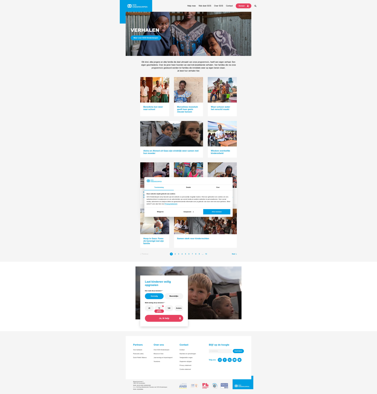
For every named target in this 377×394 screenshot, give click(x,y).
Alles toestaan (217, 212)
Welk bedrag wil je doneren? (154, 303)
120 (169, 308)
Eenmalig (154, 296)
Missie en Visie (158, 354)
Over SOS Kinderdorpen (161, 350)
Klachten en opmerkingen (188, 354)
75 (159, 308)
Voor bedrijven (137, 350)
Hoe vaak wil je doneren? (153, 291)
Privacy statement (185, 365)
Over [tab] (218, 187)
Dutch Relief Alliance (140, 358)
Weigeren (160, 212)
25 (149, 308)
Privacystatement (171, 204)
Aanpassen (187, 212)
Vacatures (157, 361)
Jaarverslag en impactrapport (163, 358)
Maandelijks (173, 296)
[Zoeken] (255, 6)
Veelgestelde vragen (186, 358)
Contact (182, 350)
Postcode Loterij (138, 354)
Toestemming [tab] (159, 187)
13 (206, 254)
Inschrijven (238, 351)
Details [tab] (188, 187)
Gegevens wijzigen (186, 361)
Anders (179, 308)
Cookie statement (185, 369)
